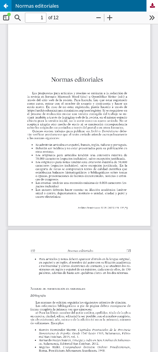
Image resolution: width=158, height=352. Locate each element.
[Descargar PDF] (152, 6)
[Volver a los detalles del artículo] (6, 6)
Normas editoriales (37, 5)
